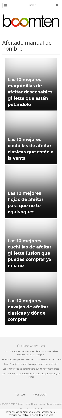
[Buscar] (57, 5)
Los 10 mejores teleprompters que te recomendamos (31, 368)
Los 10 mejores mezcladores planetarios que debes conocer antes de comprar (31, 353)
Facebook (40, 394)
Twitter (20, 394)
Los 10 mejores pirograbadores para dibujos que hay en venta (31, 375)
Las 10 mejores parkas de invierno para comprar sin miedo (31, 359)
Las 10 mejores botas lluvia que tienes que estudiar (31, 363)
